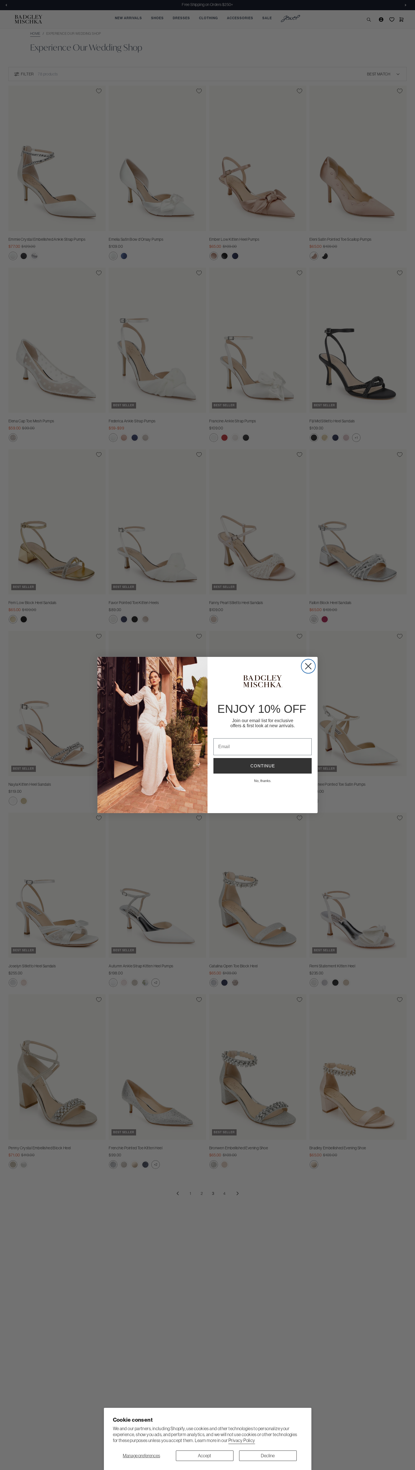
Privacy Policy (241, 1440)
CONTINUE (262, 765)
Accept (204, 1455)
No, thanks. (262, 780)
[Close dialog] (308, 666)
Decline (268, 1455)
